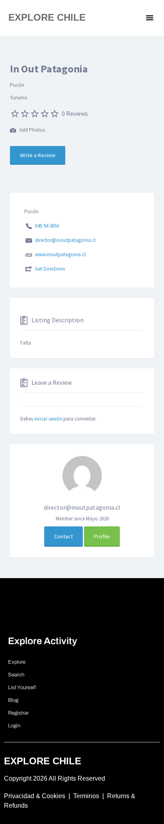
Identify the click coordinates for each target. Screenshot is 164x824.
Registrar (18, 713)
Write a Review (37, 155)
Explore (16, 662)
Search (16, 675)
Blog (13, 700)
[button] (150, 17)
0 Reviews (75, 113)
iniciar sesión (48, 418)
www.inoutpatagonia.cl (60, 254)
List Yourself (22, 687)
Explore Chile (47, 17)
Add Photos (31, 130)
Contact (63, 536)
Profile (102, 536)
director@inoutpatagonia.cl (65, 240)
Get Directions (50, 268)
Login (14, 726)
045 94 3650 (47, 225)
